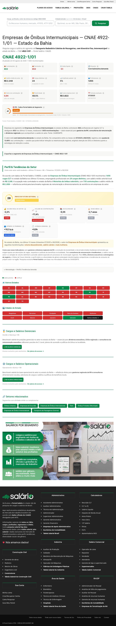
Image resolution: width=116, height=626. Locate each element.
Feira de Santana (72, 313)
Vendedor (85, 556)
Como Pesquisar (97, 1)
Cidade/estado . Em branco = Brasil (70, 19)
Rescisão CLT (87, 503)
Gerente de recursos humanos (93, 599)
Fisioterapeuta (48, 593)
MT (49, 292)
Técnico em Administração (53, 509)
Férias (84, 526)
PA (63, 292)
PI (103, 292)
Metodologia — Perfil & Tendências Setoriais (21, 269)
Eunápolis (53, 313)
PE (90, 292)
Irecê (12, 318)
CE (63, 288)
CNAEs (95, 8)
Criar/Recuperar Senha (83, 1)
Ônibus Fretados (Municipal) (88, 406)
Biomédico (47, 589)
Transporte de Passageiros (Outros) (46, 410)
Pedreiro (8, 563)
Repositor (85, 553)
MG (22, 292)
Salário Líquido (87, 509)
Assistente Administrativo (53, 503)
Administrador (48, 513)
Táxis (71, 406)
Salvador (73, 318)
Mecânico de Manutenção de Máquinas (58, 556)
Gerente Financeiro (50, 523)
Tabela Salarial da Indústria (53, 570)
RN (36, 297)
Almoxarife (47, 560)
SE (103, 297)
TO (22, 301)
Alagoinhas (12, 313)
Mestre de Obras (11, 566)
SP (9, 301)
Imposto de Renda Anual (91, 513)
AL (22, 288)
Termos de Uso (69, 617)
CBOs (88, 8)
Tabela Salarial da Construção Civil (18, 577)
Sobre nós (97, 617)
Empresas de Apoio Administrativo (57, 526)
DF (76, 288)
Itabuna (32, 318)
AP (49, 288)
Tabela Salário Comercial (91, 570)
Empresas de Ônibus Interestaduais (16, 410)
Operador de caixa (89, 549)
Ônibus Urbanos (10, 406)
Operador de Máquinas (52, 563)
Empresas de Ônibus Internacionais (53, 406)
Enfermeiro (47, 586)
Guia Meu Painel (109, 1)
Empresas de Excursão (28, 406)
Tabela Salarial (62, 8)
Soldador (46, 553)
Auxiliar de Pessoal (89, 593)
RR (63, 297)
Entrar (62, 1)
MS (36, 292)
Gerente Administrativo (52, 520)
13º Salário (86, 523)
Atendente (86, 560)
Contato (106, 617)
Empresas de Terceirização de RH (95, 606)
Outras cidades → (93, 318)
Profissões (78, 8)
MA (9, 292)
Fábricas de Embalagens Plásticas (56, 566)
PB (76, 292)
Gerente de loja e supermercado (94, 563)
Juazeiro (53, 318)
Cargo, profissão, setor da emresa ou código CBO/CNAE (26, 19)
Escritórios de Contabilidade (93, 603)
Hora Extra (86, 520)
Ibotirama (93, 313)
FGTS (84, 530)
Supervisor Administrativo (53, 516)
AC (9, 288)
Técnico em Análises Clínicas (54, 596)
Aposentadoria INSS (89, 533)
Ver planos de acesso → (35, 351)
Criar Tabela (106, 8)
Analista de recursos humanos (93, 596)
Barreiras (32, 313)
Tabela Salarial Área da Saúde (54, 606)
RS (76, 297)
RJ (22, 297)
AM (36, 288)
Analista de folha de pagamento (94, 589)
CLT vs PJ (85, 506)
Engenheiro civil (11, 570)
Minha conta (71, 1)
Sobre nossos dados (35, 617)
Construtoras (10, 573)
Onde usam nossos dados (53, 617)
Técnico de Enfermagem (52, 599)
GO (103, 288)
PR (9, 297)
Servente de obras (12, 560)
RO (49, 297)
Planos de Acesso (45, 8)
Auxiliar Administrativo (52, 506)
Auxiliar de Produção (51, 549)
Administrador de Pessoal (91, 586)
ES (90, 288)
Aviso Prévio (86, 516)
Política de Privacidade (84, 617)
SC (90, 297)
